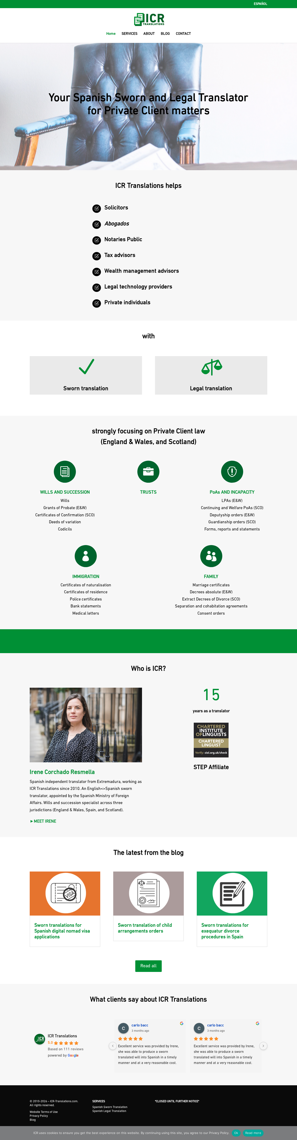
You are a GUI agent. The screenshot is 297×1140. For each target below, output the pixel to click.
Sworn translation (85, 389)
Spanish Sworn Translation (109, 1107)
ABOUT (149, 34)
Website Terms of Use (44, 1112)
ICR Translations (62, 1036)
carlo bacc (140, 1025)
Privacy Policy (39, 1116)
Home (111, 34)
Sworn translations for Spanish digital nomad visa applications (62, 931)
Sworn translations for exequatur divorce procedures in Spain (225, 931)
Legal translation (211, 389)
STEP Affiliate (211, 767)
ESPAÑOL (260, 4)
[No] (291, 1133)
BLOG (165, 34)
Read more (253, 1133)
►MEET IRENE (43, 822)
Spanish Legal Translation (109, 1111)
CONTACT (183, 34)
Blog (33, 1119)
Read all (148, 966)
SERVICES (129, 34)
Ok (236, 1133)
